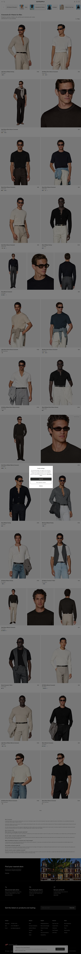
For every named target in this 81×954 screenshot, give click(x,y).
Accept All (41, 479)
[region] (41, 477)
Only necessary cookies (41, 482)
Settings (41, 485)
